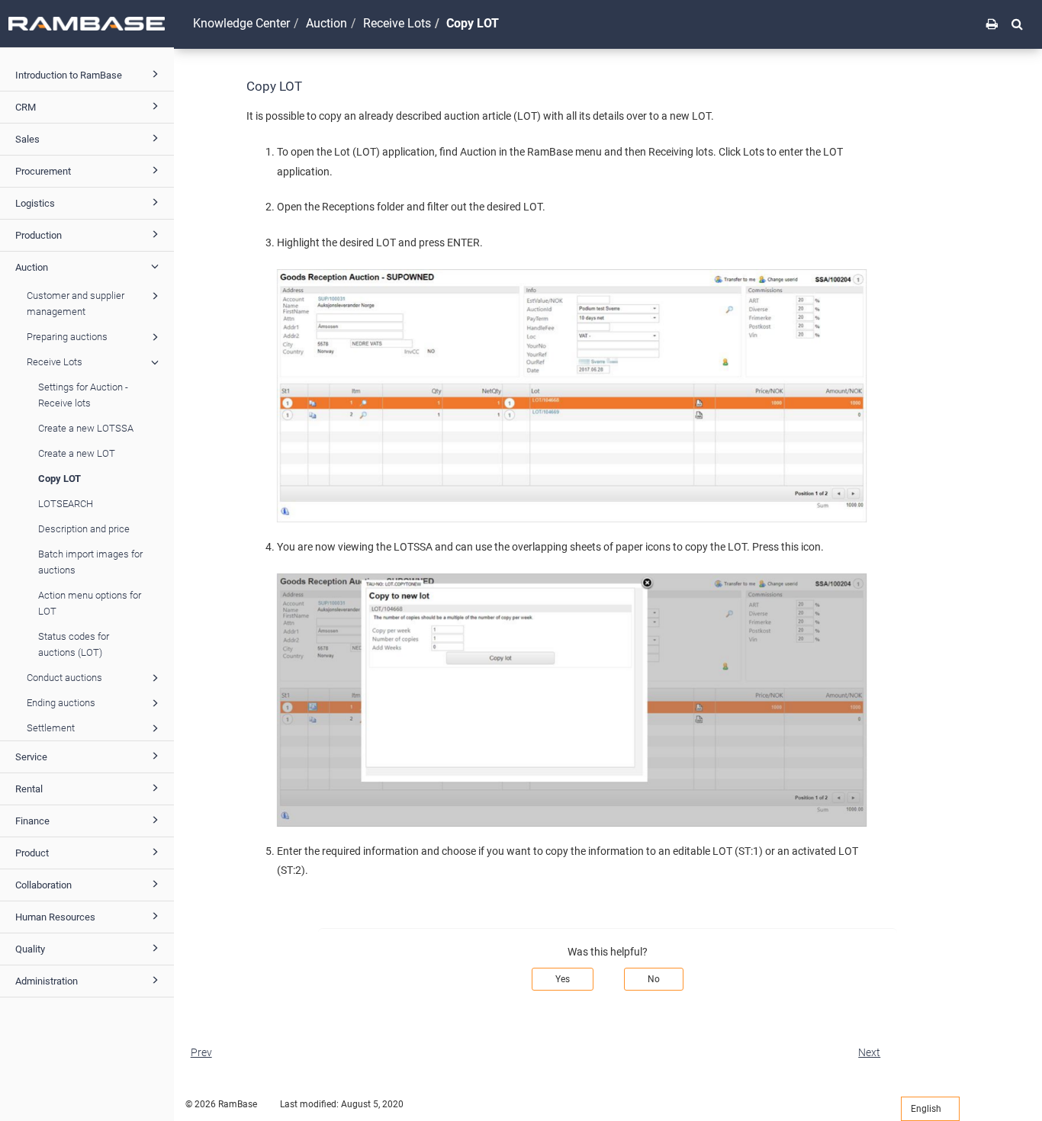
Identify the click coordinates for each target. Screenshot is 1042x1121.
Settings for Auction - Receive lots (83, 395)
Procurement (43, 171)
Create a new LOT (76, 453)
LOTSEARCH (65, 503)
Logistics (35, 203)
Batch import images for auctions (90, 562)
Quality (30, 949)
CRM (25, 107)
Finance (32, 821)
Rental (29, 789)
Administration (46, 981)
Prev (201, 1052)
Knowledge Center (241, 23)
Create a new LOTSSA (85, 428)
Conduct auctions (64, 677)
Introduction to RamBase (68, 75)
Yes (562, 979)
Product (32, 853)
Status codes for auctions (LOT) (73, 644)
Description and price (84, 529)
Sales (27, 139)
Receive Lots (54, 362)
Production (38, 235)
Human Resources (55, 917)
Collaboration (43, 885)
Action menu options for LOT (89, 603)
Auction (31, 267)
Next (869, 1052)
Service (31, 757)
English (927, 1108)
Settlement (51, 728)
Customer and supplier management (75, 303)
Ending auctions (61, 702)
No (654, 979)
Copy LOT (59, 478)
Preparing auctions (67, 336)
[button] (1017, 24)
